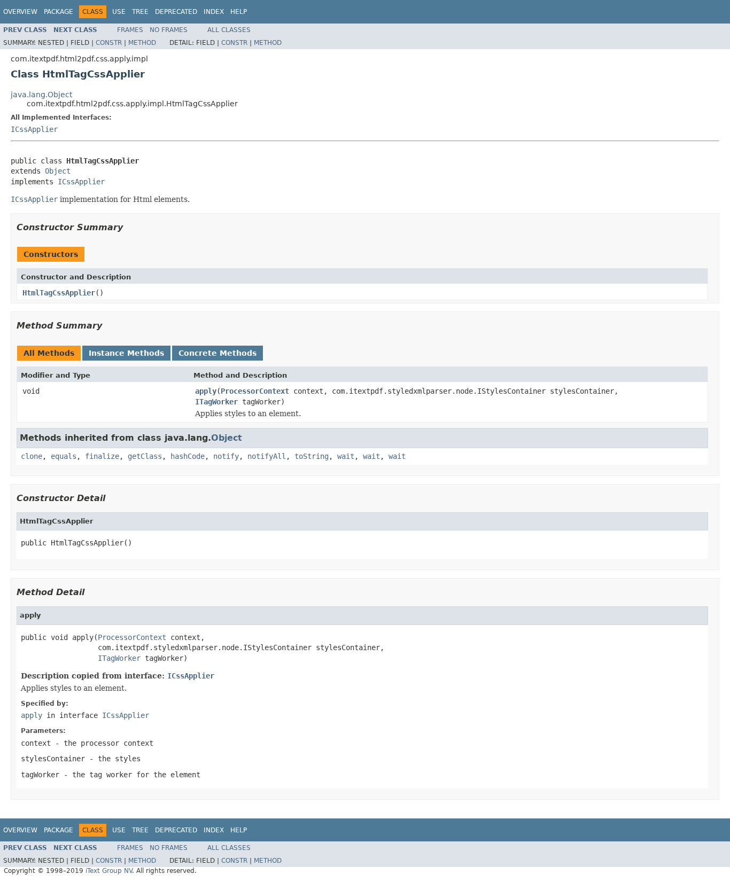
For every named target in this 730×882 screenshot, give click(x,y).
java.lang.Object (41, 94)
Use (119, 11)
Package (58, 11)
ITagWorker (216, 401)
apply (205, 391)
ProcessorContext (255, 391)
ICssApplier (34, 129)
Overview (20, 11)
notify (226, 456)
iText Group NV (109, 871)
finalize (102, 456)
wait (345, 456)
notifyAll (266, 456)
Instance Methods (126, 353)
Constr (109, 42)
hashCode (187, 456)
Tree (140, 11)
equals (63, 456)
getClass (145, 456)
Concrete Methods (217, 353)
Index (214, 11)
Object (58, 171)
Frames (130, 30)
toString (311, 456)
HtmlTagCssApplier (58, 292)
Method (142, 42)
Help (238, 11)
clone (31, 456)
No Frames (169, 30)
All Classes (229, 30)
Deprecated (176, 11)
